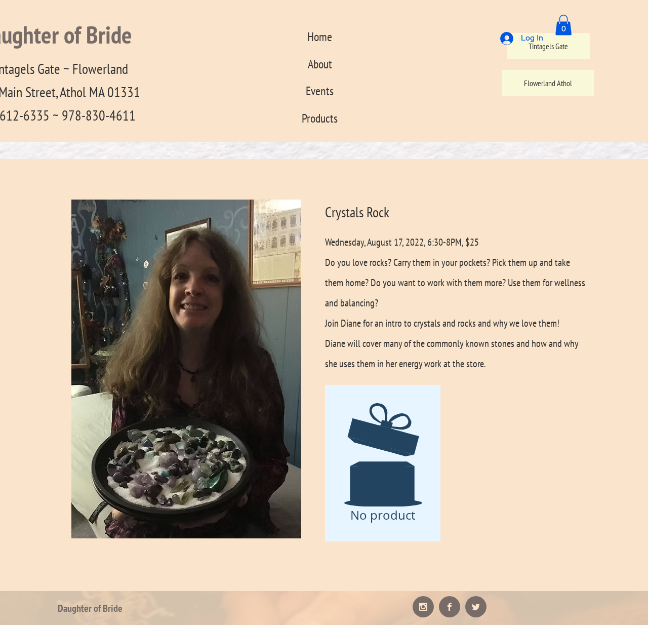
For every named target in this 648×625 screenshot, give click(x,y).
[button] (563, 25)
